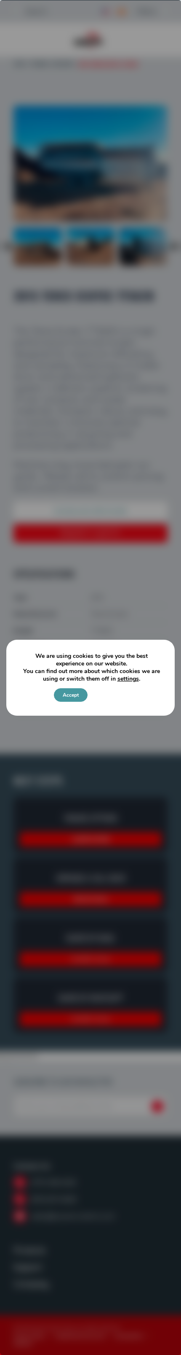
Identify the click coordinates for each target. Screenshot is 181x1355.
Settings (109, 695)
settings (128, 679)
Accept (71, 695)
